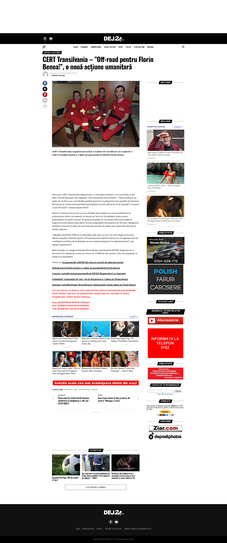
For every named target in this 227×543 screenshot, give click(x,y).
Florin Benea (85, 389)
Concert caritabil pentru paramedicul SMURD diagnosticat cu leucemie (89, 273)
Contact (99, 528)
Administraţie (96, 47)
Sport (120, 47)
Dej (76, 389)
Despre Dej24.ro (88, 528)
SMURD (95, 389)
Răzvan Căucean (58, 75)
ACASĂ (76, 47)
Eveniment (84, 47)
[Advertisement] (113, 16)
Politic (128, 47)
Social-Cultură (110, 47)
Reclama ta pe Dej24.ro (113, 528)
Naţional (150, 47)
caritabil (69, 389)
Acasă (78, 528)
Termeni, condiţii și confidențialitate (137, 528)
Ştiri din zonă (139, 47)
